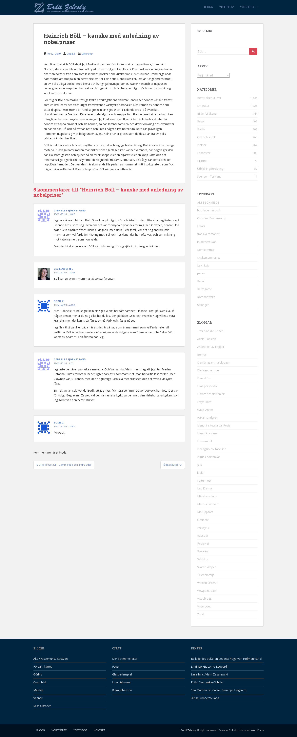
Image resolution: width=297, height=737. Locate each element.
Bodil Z (71, 53)
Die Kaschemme (208, 370)
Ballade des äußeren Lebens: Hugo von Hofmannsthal (226, 659)
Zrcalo (201, 614)
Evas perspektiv (207, 386)
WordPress (257, 730)
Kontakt (99, 730)
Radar (201, 281)
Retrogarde (204, 289)
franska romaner (208, 234)
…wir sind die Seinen (210, 331)
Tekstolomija (205, 575)
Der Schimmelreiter (124, 659)
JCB (199, 465)
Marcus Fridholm (208, 504)
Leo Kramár (205, 488)
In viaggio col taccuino (211, 449)
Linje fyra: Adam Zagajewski (209, 674)
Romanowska (206, 297)
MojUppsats (205, 512)
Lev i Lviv (203, 265)
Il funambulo (205, 441)
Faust (115, 666)
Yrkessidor (247, 7)
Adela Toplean (206, 339)
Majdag (38, 690)
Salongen (203, 305)
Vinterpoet (204, 606)
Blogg (208, 7)
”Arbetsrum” (226, 7)
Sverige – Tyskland (209, 176)
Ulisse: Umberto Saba (205, 698)
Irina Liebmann (122, 682)
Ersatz (201, 226)
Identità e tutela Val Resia (213, 425)
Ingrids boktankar (208, 457)
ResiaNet (203, 543)
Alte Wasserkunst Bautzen (50, 659)
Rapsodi (202, 535)
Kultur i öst (204, 480)
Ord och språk (206, 137)
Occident (203, 520)
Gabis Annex (205, 410)
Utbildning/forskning (210, 168)
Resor (201, 121)
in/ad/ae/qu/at (206, 242)
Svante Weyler (206, 567)
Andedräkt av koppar (210, 347)
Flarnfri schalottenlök (211, 394)
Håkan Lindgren (207, 417)
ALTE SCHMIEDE (208, 202)
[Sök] (253, 51)
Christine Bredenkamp (211, 218)
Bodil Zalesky (188, 730)
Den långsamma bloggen (213, 362)
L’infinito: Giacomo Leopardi (209, 666)
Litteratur (87, 53)
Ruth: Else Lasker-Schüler (207, 682)
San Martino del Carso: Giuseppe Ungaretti (218, 690)
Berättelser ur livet (209, 98)
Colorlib (233, 730)
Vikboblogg (204, 598)
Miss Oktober (42, 706)
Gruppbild (39, 682)
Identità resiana (207, 433)
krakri (200, 473)
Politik (201, 129)
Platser (201, 145)
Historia (202, 161)
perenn (201, 273)
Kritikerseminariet (208, 257)
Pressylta (203, 528)
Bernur (201, 354)
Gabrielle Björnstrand (70, 210)
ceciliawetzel (63, 269)
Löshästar (203, 153)
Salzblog (202, 559)
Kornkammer (205, 250)
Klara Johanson (122, 690)
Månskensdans (207, 496)
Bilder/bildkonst (207, 113)
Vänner (37, 698)
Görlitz (37, 674)
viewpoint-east (206, 591)
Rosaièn (202, 551)
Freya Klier (204, 402)
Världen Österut (207, 583)
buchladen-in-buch (209, 210)
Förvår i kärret (42, 666)
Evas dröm (204, 378)
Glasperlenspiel (122, 674)
